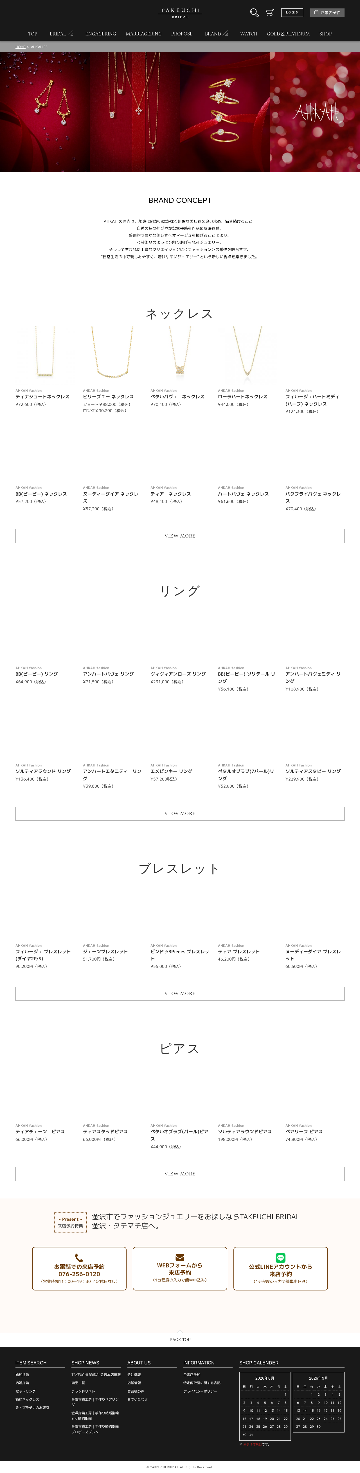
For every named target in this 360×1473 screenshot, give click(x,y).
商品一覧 (78, 1382)
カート (270, 12)
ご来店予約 (330, 12)
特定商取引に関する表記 (201, 1382)
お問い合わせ (137, 1399)
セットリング (25, 1391)
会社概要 (134, 1374)
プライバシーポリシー (200, 1391)
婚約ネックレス (27, 1399)
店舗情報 (134, 1382)
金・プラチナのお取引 (32, 1407)
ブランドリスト (83, 1391)
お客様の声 (135, 1391)
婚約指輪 (22, 1374)
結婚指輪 (22, 1382)
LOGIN (292, 13)
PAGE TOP (180, 1340)
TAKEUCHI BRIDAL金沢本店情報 (96, 1374)
